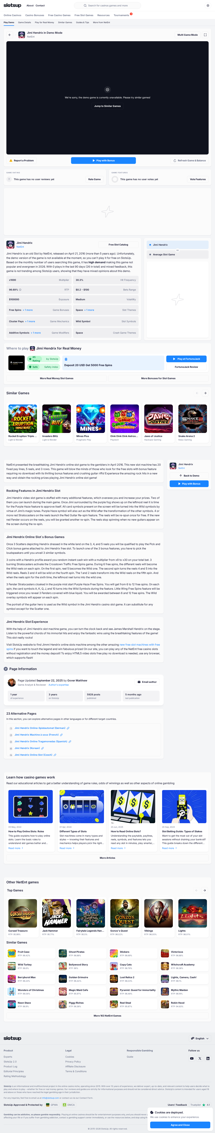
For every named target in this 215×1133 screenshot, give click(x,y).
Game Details (24, 22)
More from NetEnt (101, 22)
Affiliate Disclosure (75, 1066)
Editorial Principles (14, 1071)
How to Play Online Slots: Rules (26, 831)
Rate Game (94, 179)
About (30, 5)
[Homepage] (12, 5)
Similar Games (65, 22)
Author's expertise (59, 684)
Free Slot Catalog (118, 244)
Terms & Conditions (76, 1071)
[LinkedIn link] (208, 1058)
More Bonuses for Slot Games (158, 378)
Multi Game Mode (188, 34)
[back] (9, 35)
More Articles (107, 857)
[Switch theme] (208, 5)
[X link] (200, 1058)
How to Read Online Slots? (126, 831)
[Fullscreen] (205, 35)
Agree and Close (180, 1124)
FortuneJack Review (186, 366)
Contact (40, 5)
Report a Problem (24, 160)
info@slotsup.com (50, 1098)
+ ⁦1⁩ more (28, 309)
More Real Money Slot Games (56, 378)
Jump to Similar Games (107, 106)
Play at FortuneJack (189, 358)
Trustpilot (200, 1104)
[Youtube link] (191, 1058)
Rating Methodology (15, 1076)
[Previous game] (197, 393)
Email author (149, 681)
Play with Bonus (105, 160)
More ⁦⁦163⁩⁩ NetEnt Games (107, 1015)
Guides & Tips (82, 22)
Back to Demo (191, 475)
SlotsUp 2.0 (10, 1061)
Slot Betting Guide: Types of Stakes (182, 831)
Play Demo (9, 22)
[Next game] (205, 393)
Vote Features (198, 179)
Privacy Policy (73, 1061)
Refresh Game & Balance (192, 160)
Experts (8, 1056)
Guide (130, 1056)
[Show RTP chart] (20, 289)
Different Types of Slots (73, 831)
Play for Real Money (44, 22)
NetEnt (20, 246)
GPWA (54, 1104)
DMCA (71, 1104)
